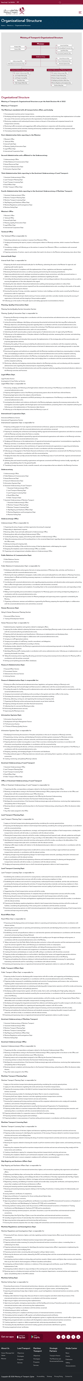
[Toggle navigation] (80, 12)
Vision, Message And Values (7, 1354)
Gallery (68, 1363)
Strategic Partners (53, 1349)
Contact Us (68, 1377)
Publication (69, 1360)
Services (19, 1363)
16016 (13, 3)
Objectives (20, 1353)
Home (3, 26)
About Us (5, 1348)
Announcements (71, 1366)
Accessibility (40, 1377)
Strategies (20, 1356)
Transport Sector (55, 1356)
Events (68, 1356)
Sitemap (49, 1377)
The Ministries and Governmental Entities (56, 1360)
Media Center (71, 1348)
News (67, 1353)
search (60, 2)
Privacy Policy (58, 1377)
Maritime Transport (37, 1349)
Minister (3, 1359)
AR (18, 2)
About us (10, 26)
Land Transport (23, 1348)
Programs (20, 1360)
